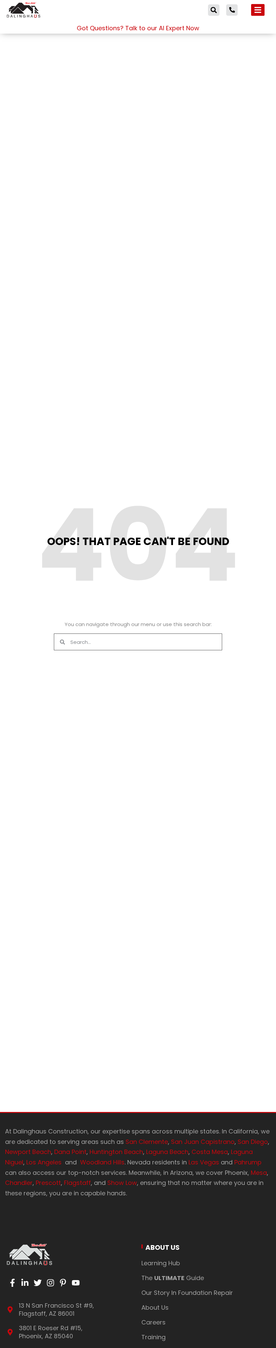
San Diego (252, 1142)
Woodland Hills (102, 1162)
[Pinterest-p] (63, 1282)
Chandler (19, 1183)
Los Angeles (45, 1162)
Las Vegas (203, 1162)
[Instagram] (50, 1282)
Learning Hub (160, 1263)
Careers (153, 1322)
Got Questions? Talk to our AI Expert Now (138, 28)
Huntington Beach (116, 1152)
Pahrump (248, 1162)
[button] (213, 10)
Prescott (48, 1183)
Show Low (122, 1183)
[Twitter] (37, 1282)
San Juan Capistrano (203, 1142)
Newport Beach (28, 1152)
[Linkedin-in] (25, 1282)
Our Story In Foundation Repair (187, 1292)
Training (153, 1337)
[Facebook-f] (12, 1282)
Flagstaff (77, 1183)
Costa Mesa (210, 1152)
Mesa (259, 1172)
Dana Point (70, 1152)
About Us (162, 1247)
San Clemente (147, 1142)
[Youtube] (75, 1282)
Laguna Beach (167, 1152)
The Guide (172, 1278)
